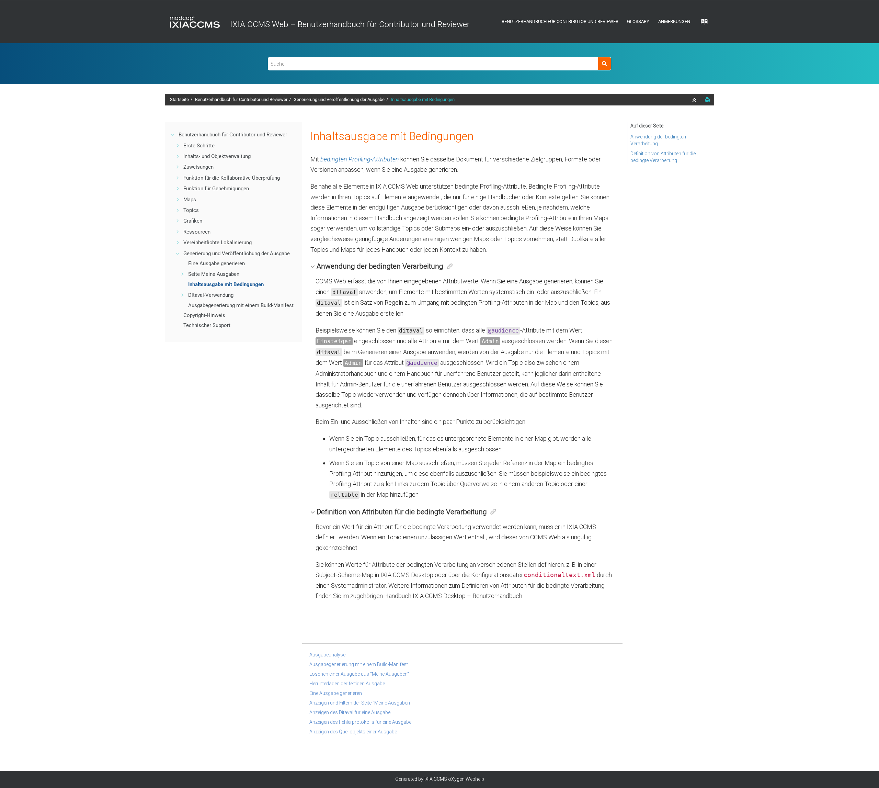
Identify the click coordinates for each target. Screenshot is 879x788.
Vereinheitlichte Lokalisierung (217, 242)
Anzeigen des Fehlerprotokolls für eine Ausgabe (360, 722)
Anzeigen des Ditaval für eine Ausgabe (349, 712)
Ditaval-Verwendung (210, 295)
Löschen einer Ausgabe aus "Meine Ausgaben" (359, 674)
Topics (191, 210)
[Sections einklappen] (694, 100)
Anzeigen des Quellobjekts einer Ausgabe (353, 731)
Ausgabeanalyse (327, 654)
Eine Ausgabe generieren (216, 263)
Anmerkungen (674, 21)
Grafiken (192, 221)
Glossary (638, 21)
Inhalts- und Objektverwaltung (217, 156)
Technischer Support (206, 325)
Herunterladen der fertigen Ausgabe (347, 683)
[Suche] (604, 63)
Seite (213, 274)
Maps (189, 199)
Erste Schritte (199, 146)
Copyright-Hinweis (204, 315)
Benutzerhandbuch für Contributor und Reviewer (560, 21)
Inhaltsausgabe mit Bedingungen (423, 99)
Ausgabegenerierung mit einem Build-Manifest (241, 305)
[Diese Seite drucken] (707, 99)
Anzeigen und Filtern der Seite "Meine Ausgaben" (360, 703)
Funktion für (216, 188)
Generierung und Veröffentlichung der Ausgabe (339, 99)
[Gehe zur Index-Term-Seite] (702, 23)
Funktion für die (231, 178)
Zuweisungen (198, 167)
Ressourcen (196, 232)
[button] (173, 134)
